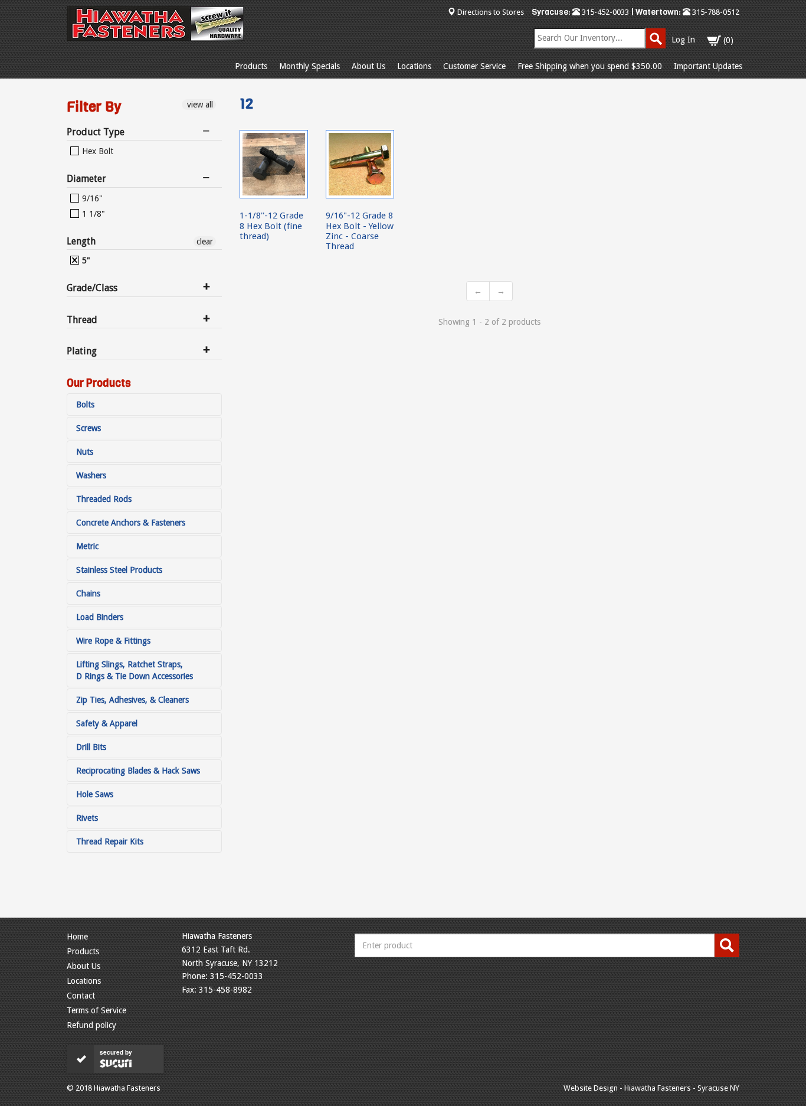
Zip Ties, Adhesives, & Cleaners (132, 699)
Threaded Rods (104, 499)
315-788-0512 (714, 12)
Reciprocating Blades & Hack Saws (138, 770)
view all (199, 104)
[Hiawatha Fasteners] (155, 23)
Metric (87, 546)
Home (77, 936)
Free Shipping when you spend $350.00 (589, 66)
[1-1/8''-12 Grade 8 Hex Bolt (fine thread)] (274, 164)
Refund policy (91, 1025)
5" (85, 260)
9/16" (91, 198)
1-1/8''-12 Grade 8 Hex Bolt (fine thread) (271, 226)
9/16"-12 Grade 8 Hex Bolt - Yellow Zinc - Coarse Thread (360, 231)
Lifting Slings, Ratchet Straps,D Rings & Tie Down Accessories (134, 670)
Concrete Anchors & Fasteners (130, 522)
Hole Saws (94, 794)
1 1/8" (92, 213)
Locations (414, 66)
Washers (91, 475)
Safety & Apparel (106, 723)
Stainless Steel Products (119, 570)
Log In (683, 39)
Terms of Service (96, 1010)
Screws (88, 428)
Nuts (84, 451)
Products (251, 66)
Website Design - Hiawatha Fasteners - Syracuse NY (651, 1088)
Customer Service (474, 66)
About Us (368, 66)
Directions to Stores (491, 12)
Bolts (85, 404)
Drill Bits (91, 747)
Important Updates (708, 66)
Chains (88, 593)
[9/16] (360, 164)
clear (204, 241)
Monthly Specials (309, 66)
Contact (81, 995)
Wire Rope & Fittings (113, 640)
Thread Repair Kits (109, 841)
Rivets (87, 818)
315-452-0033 (604, 12)
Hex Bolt (96, 151)
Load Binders (99, 617)
